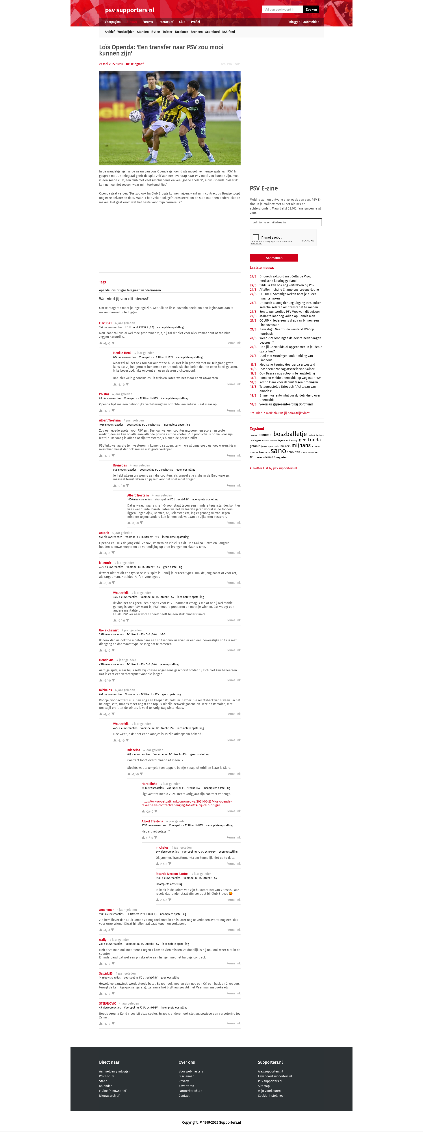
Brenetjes (120, 465)
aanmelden (311, 22)
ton (316, 452)
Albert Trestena (110, 420)
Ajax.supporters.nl (270, 1071)
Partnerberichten (190, 1091)
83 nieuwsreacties (110, 398)
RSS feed (228, 32)
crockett (311, 435)
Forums (148, 22)
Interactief (166, 22)
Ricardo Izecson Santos (172, 874)
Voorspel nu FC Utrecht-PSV (156, 357)
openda (104, 290)
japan (270, 446)
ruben (252, 453)
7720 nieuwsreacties (111, 567)
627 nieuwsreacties (124, 357)
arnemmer (106, 910)
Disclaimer (186, 1076)
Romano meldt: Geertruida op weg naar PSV (290, 378)
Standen (143, 32)
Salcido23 (106, 973)
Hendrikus (106, 660)
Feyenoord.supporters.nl (275, 1076)
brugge (121, 290)
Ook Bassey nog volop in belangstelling (287, 373)
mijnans (301, 445)
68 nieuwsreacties (153, 788)
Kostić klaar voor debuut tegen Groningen (289, 382)
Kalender (105, 1086)
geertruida (310, 440)
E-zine (155, 32)
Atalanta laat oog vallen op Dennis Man (287, 316)
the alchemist (109, 630)
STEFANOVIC (107, 1003)
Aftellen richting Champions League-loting (289, 290)
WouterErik (120, 593)
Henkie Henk (122, 353)
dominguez (255, 440)
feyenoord (283, 440)
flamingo (293, 440)
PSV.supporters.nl (270, 1081)
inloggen (294, 22)
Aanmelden (107, 1071)
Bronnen (197, 32)
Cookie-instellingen (271, 1096)
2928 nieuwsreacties (111, 634)
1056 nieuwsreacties (111, 424)
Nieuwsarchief (109, 1096)
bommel (265, 434)
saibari (260, 452)
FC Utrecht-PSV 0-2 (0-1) (139, 327)
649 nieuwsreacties (110, 694)
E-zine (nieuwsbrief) (113, 1091)
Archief (110, 32)
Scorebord (212, 32)
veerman (269, 457)
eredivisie (273, 441)
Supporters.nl (270, 1062)
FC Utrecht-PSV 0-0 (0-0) (142, 634)
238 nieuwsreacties (110, 943)
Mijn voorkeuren (269, 1091)
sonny (311, 452)
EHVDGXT (105, 323)
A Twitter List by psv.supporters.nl (273, 468)
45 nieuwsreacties (110, 1007)
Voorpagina (113, 22)
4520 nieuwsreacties (111, 664)
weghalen (281, 457)
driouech (265, 441)
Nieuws (131, 22)
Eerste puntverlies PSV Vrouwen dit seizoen (290, 312)
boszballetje (290, 434)
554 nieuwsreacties (110, 537)
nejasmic (316, 446)
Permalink (233, 343)
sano (278, 450)
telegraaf (133, 290)
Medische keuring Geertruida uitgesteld (287, 365)
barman (254, 435)
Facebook (181, 32)
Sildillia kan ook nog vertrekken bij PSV (287, 285)
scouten (304, 453)
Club (182, 22)
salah (267, 452)
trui (253, 457)
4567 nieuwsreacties (125, 597)
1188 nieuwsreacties (111, 914)
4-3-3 (162, 634)
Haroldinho (149, 784)
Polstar (104, 394)
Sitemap (264, 1086)
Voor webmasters (191, 1071)
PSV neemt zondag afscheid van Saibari (287, 369)
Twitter (167, 32)
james (264, 446)
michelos (105, 690)
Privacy (184, 1081)
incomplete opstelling (170, 327)
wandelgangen (151, 290)
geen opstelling (185, 469)
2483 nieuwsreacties (168, 878)
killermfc (105, 563)
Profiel (195, 22)
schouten (293, 452)
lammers (285, 446)
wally (102, 940)
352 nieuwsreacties (110, 327)
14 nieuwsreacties (110, 977)
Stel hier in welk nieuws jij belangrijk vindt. (280, 413)
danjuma (320, 435)
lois (113, 290)
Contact (184, 1096)
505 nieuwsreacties (125, 469)
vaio (259, 457)
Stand (103, 1081)
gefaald (255, 446)
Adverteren (186, 1086)
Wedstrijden (125, 32)
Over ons (187, 1062)
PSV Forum (106, 1076)
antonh (104, 533)
